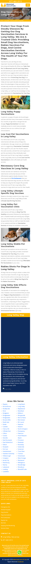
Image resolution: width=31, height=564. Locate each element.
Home (1, 20)
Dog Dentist (4, 512)
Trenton (20, 453)
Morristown (21, 420)
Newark (20, 427)
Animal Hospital (5, 510)
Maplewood (21, 409)
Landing (5, 469)
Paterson (20, 433)
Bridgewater (6, 415)
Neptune (20, 424)
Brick (4, 411)
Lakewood (6, 467)
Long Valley (6, 20)
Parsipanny (21, 431)
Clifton (5, 433)
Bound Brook (7, 406)
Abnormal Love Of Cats (20, 559)
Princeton (21, 440)
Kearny (5, 465)
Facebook (21, 561)
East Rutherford (7, 442)
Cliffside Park (7, 431)
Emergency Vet (5, 507)
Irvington (5, 458)
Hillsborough (7, 456)
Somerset (21, 449)
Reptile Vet (4, 520)
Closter (5, 436)
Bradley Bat (6, 409)
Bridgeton (6, 413)
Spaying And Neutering (8, 525)
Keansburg (6, 462)
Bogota (5, 404)
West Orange (22, 458)
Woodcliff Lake (22, 469)
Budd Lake (6, 422)
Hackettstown (7, 451)
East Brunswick (7, 440)
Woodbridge (21, 465)
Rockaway (21, 444)
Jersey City (6, 460)
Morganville (21, 415)
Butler (5, 424)
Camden (5, 427)
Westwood (21, 460)
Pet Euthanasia (5, 517)
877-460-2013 (15, 1)
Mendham (21, 411)
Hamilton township (8, 453)
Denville (5, 438)
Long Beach (21, 404)
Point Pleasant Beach (22, 437)
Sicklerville (21, 447)
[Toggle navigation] (28, 5)
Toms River (21, 451)
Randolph (21, 442)
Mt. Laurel (21, 422)
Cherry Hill (6, 429)
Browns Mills (7, 420)
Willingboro (21, 462)
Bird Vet (3, 523)
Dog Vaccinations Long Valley (16, 20)
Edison (5, 444)
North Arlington (23, 429)
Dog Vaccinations (6, 515)
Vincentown (21, 456)
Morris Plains (22, 418)
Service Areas (5, 528)
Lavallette (6, 471)
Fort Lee (5, 449)
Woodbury (21, 467)
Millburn (20, 413)
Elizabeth (5, 447)
